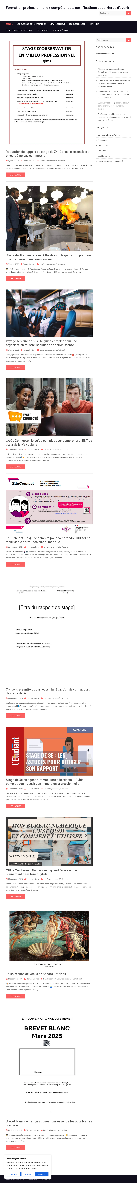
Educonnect (42, 30)
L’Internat (94, 24)
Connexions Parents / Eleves (19, 30)
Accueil (9, 24)
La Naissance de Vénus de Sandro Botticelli (36, 974)
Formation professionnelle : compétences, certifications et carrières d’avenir (68, 7)
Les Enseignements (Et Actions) (31, 24)
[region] (27, 1167)
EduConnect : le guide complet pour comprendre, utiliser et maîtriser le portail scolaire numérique (48, 540)
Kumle (34, 1179)
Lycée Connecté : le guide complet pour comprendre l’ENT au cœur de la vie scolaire (113, 106)
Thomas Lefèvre (29, 160)
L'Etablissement (49, 979)
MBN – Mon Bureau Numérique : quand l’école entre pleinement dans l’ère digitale (41, 872)
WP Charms (45, 1179)
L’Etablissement (57, 24)
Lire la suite (15, 175)
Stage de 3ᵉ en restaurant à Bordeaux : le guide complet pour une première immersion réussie (49, 257)
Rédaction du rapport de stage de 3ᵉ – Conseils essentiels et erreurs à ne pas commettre (113, 72)
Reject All (28, 1174)
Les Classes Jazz (77, 24)
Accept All (41, 1174)
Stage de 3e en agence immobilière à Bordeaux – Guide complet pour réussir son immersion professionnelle (45, 781)
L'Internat (102, 151)
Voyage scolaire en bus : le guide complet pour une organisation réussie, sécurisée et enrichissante (41, 343)
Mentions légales (60, 30)
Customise (13, 1174)
